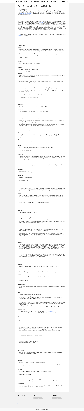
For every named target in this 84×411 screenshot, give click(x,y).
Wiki (55, 1)
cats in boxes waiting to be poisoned (26, 13)
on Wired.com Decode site (49, 311)
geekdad (19, 35)
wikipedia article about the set (52, 18)
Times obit (41, 22)
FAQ (31, 1)
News (21, 1)
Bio (28, 1)
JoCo (20, 9)
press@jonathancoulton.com (19, 403)
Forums (51, 1)
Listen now (65, 1)
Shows (25, 1)
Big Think (23, 25)
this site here (29, 318)
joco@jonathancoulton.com (19, 398)
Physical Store (44, 1)
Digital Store (37, 1)
